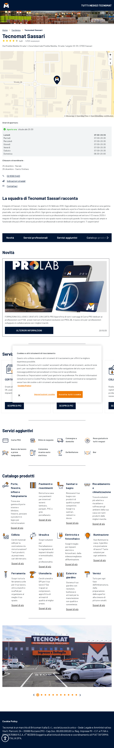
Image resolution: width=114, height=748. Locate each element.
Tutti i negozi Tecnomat (96, 5)
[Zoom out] (110, 59)
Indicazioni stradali (16, 181)
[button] (34, 695)
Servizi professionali (35, 237)
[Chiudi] (19, 395)
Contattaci (12, 186)
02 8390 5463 (13, 175)
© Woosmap (69, 116)
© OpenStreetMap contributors (101, 116)
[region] (57, 374)
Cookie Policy (9, 721)
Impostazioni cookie (44, 394)
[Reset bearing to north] (110, 63)
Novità (10, 237)
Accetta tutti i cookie (70, 394)
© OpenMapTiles (81, 116)
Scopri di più (17, 527)
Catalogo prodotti (97, 237)
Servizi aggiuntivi (67, 237)
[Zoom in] (110, 55)
